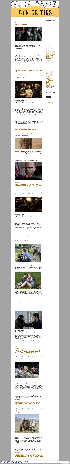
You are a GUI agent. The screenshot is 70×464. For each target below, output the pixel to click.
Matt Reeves (26, 71)
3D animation (25, 235)
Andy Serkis (24, 70)
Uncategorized (48, 67)
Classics (47, 62)
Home (16, 16)
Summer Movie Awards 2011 (22, 240)
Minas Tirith (16, 403)
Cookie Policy (20, 462)
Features (18, 184)
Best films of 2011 (26, 185)
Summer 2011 (26, 352)
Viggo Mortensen (37, 456)
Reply (36, 71)
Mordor (20, 403)
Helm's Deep (26, 455)
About (19, 16)
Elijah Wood (18, 402)
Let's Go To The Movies (50, 83)
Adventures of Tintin (31, 235)
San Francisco (21, 352)
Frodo (24, 402)
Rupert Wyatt (17, 352)
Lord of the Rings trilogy (26, 128)
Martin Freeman (33, 128)
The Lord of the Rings (35, 403)
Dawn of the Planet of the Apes (30, 70)
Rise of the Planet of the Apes (36, 351)
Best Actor (18, 185)
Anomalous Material (49, 71)
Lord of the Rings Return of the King (36, 402)
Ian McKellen (30, 455)
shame (18, 188)
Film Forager (48, 78)
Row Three (48, 85)
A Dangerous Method (26, 184)
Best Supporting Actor (28, 186)
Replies (35, 129)
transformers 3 (17, 302)
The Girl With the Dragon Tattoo (23, 188)
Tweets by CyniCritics (49, 102)
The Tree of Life (34, 188)
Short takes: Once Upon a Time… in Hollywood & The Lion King (50, 52)
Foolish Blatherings (49, 80)
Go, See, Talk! (48, 81)
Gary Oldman (22, 71)
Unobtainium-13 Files (49, 87)
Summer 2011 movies (31, 352)
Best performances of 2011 (20, 186)
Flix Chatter (48, 79)
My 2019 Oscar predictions (50, 54)
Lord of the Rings (20, 128)
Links (22, 16)
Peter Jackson (38, 128)
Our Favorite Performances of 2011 (24, 134)
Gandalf (27, 402)
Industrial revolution (35, 455)
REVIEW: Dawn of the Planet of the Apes (26, 22)
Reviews (18, 70)
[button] (29, 90)
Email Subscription (49, 89)
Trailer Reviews (48, 66)
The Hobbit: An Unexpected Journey (22, 129)
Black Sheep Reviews (49, 72)
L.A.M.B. (47, 82)
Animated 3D (40, 235)
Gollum (29, 402)
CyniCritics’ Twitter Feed (50, 101)
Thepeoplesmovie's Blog (50, 86)
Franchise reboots (29, 350)
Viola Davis (38, 188)
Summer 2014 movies (31, 71)
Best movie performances (34, 185)
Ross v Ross (48, 84)
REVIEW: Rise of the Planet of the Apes (25, 307)
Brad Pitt (40, 186)
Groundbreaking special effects (19, 455)
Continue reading (18, 68)
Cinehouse (48, 73)
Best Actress (22, 185)
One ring (26, 456)
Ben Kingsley (35, 184)
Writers (26, 16)
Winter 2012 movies (31, 129)
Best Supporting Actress (35, 186)
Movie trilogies (23, 403)
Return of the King (28, 403)
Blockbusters (35, 401)
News (47, 64)
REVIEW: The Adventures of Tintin (24, 193)
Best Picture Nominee (50, 61)
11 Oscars (23, 401)
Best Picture (31, 401)
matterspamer (24, 24)
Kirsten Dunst (17, 151)
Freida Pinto (33, 350)
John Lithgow (24, 351)
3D (22, 235)
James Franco (19, 351)
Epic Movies (21, 402)
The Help (30, 188)
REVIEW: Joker (48, 50)
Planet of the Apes (29, 351)
